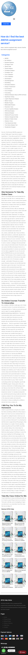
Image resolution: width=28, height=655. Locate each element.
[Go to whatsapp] (3, 650)
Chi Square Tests (9, 64)
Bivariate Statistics (9, 62)
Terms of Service (8, 623)
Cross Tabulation (9, 74)
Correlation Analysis (10, 70)
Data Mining (7, 82)
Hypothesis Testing (9, 96)
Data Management (9, 80)
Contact (6, 627)
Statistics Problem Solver (11, 119)
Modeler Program (9, 102)
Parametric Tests (9, 107)
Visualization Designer (10, 127)
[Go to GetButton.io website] (3, 653)
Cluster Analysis (9, 68)
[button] (14, 19)
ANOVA (6, 58)
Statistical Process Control (11, 115)
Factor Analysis (8, 90)
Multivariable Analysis (10, 104)
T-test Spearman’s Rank (10, 123)
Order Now (6, 625)
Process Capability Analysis (11, 109)
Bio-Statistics (8, 60)
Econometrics (8, 88)
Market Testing (8, 100)
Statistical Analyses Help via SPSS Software (15, 94)
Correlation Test (9, 72)
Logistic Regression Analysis (12, 98)
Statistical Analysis (9, 113)
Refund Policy (7, 621)
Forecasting (8, 92)
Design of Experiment (10, 86)
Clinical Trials (8, 66)
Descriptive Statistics (10, 84)
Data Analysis (8, 78)
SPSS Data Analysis (9, 111)
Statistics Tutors (9, 121)
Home (2, 47)
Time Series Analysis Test (11, 125)
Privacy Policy (7, 619)
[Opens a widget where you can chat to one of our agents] (22, 652)
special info (16, 138)
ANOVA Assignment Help (11, 47)
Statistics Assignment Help (11, 117)
